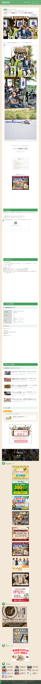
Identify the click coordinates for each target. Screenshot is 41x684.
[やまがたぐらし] (6, 2)
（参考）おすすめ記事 (17, 166)
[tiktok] (23, 455)
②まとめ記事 (16, 168)
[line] (35, 14)
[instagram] (17, 455)
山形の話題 (5, 9)
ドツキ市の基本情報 (16, 163)
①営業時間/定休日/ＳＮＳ (19, 164)
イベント (9, 9)
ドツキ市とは (15, 160)
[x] (34, 14)
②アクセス (16, 165)
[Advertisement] (20, 243)
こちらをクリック (21, 319)
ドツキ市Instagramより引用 (10, 140)
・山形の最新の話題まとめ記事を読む (12, 413)
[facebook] (33, 14)
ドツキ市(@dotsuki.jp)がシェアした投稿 (16, 229)
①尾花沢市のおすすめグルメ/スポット (21, 167)
